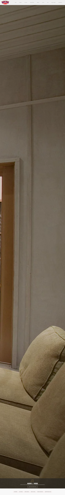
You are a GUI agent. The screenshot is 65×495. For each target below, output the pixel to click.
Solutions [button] (26, 2)
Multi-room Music (27, 491)
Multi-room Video (33, 491)
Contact (43, 2)
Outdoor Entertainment (40, 491)
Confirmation (60, 2)
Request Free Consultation (32, 486)
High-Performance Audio (48, 491)
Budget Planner (53, 2)
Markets (38, 2)
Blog (47, 2)
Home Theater (21, 491)
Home (15, 2)
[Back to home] (5, 2)
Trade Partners (32, 2)
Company (20, 2)
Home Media (15, 491)
